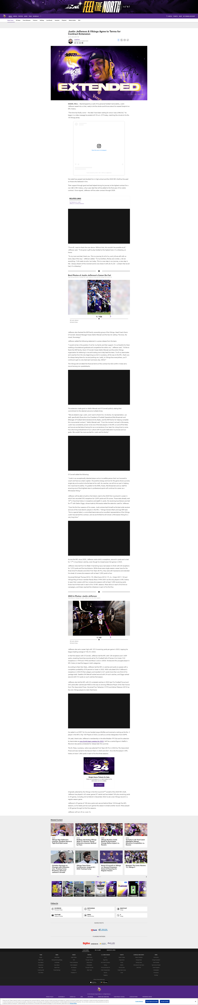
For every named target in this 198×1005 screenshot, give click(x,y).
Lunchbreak (57, 962)
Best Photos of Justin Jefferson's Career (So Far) (89, 275)
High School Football (156, 965)
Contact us (72, 996)
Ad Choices (90, 996)
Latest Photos (89, 957)
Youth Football (156, 962)
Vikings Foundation (156, 959)
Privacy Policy (49, 996)
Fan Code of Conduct (105, 962)
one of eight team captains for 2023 (92, 741)
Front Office (40, 972)
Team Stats (40, 967)
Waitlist (121, 965)
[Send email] (124, 40)
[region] (99, 1001)
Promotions (156, 972)
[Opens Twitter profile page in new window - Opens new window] (78, 43)
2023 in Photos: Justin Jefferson (82, 596)
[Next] (110, 316)
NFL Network (73, 967)
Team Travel (89, 970)
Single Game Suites (122, 970)
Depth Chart (40, 959)
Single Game (121, 959)
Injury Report (40, 962)
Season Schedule (138, 957)
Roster (40, 957)
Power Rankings (57, 970)
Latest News (56, 957)
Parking (105, 965)
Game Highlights (73, 965)
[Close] (195, 1001)
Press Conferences (74, 962)
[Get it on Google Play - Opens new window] (104, 983)
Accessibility (61, 996)
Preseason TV (74, 972)
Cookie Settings (133, 996)
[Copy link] (128, 40)
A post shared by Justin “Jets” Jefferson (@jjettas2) (99, 172)
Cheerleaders (89, 965)
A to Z (105, 957)
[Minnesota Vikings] (99, 989)
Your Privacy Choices (119, 996)
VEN (74, 959)
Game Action (89, 962)
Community (156, 957)
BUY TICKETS (99, 784)
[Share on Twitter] (121, 40)
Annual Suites (122, 967)
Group (121, 962)
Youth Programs (156, 967)
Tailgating (105, 975)
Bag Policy (105, 959)
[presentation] (146, 877)
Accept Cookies (164, 1001)
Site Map (156, 975)
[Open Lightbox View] (99, 302)
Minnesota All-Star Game (139, 965)
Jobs (81, 996)
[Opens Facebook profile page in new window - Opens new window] (75, 43)
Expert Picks (56, 967)
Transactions (40, 965)
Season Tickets (122, 957)
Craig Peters (77, 39)
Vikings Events (139, 959)
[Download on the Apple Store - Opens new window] (93, 982)
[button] (99, 226)
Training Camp (139, 962)
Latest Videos (74, 957)
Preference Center (147, 996)
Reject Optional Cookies (152, 1001)
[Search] (167, 16)
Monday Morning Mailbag (57, 959)
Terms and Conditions (103, 996)
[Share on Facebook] (118, 40)
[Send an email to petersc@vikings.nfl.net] (82, 43)
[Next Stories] (144, 888)
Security (105, 972)
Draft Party (139, 967)
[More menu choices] (40, 16)
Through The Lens (89, 959)
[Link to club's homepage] (4, 16)
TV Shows (74, 970)
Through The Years (89, 967)
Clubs (122, 972)
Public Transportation (105, 970)
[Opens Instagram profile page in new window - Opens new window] (80, 43)
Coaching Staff (41, 970)
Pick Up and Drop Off (105, 967)
